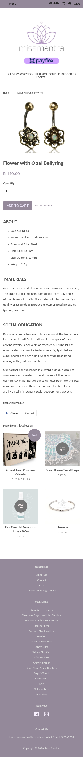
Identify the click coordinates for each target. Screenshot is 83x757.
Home (6, 92)
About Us (41, 575)
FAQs (41, 585)
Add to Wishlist (44, 205)
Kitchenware (41, 657)
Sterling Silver (41, 626)
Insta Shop (41, 694)
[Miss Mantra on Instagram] (46, 715)
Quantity (8, 183)
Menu (12, 4)
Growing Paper (41, 663)
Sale (41, 684)
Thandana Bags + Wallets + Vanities (41, 615)
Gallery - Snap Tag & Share (41, 590)
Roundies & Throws (42, 610)
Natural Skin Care (41, 652)
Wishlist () (57, 3)
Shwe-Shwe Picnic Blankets (41, 668)
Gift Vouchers (41, 689)
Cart (76, 3)
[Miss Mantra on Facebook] (36, 715)
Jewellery (41, 636)
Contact (41, 580)
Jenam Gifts (41, 647)
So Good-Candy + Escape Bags (41, 620)
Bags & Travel (41, 673)
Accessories (41, 678)
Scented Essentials (41, 641)
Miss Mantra (52, 748)
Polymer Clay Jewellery (41, 631)
